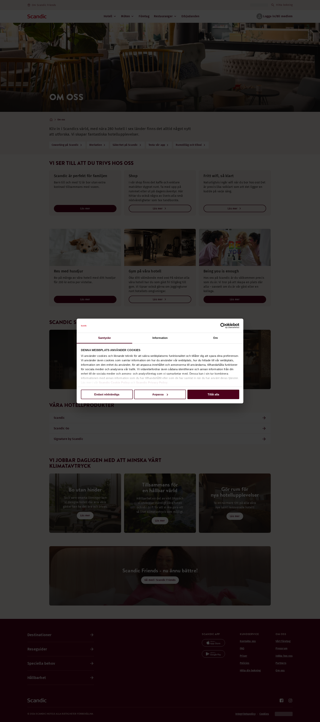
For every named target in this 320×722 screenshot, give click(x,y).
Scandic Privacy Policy (152, 382)
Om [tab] (215, 337)
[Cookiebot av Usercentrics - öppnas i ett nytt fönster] (223, 325)
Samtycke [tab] (104, 337)
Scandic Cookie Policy (114, 382)
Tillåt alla (213, 394)
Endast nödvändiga (106, 394)
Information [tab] (160, 337)
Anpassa (158, 394)
